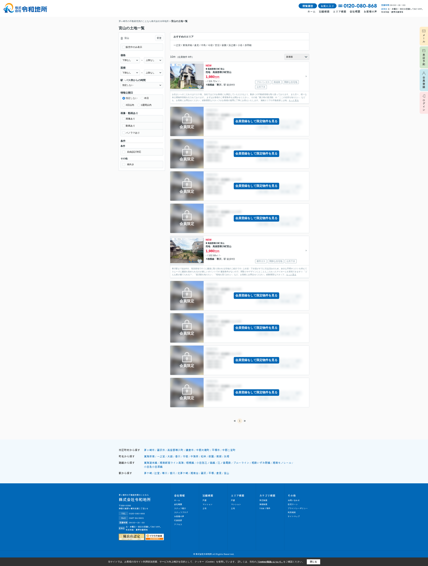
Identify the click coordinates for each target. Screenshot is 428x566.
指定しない (131, 98)
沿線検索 (324, 11)
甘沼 (217, 45)
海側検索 (263, 504)
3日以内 (130, 105)
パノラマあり (133, 132)
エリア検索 (339, 11)
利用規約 (292, 512)
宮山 (222, 69)
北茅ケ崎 (182, 473)
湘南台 (194, 473)
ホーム (311, 11)
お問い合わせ (294, 500)
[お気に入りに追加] (199, 87)
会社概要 (355, 11)
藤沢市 (161, 450)
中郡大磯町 (202, 450)
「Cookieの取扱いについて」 (269, 562)
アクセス (178, 524)
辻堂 (157, 473)
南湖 (219, 456)
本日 (146, 98)
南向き (130, 164)
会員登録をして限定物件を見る (256, 121)
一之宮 (177, 45)
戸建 (204, 500)
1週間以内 (146, 105)
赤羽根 (248, 45)
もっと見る (294, 100)
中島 (203, 45)
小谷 (240, 45)
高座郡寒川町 (214, 69)
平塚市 (216, 450)
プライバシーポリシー (298, 508)
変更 (159, 38)
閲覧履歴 (307, 6)
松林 (203, 456)
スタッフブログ (181, 512)
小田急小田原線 (153, 467)
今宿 (210, 45)
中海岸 (194, 456)
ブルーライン (241, 463)
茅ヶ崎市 (149, 450)
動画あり (130, 125)
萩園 (224, 45)
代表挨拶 (178, 520)
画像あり (130, 118)
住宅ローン (293, 504)
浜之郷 (232, 45)
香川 (177, 456)
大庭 (170, 456)
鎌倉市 (190, 450)
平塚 (211, 473)
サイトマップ (294, 516)
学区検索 (263, 500)
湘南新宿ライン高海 (172, 463)
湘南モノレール (282, 463)
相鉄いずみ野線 (261, 463)
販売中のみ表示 (134, 47)
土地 (204, 508)
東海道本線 (150, 463)
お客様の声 (370, 11)
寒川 (219, 84)
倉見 (196, 45)
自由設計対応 (134, 151)
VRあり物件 (264, 508)
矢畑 (226, 456)
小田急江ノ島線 (205, 463)
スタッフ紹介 (180, 508)
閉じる (313, 561)
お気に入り (327, 6)
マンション (207, 504)
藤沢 (203, 473)
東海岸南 (187, 45)
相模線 (210, 84)
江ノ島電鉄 (224, 463)
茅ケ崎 (148, 473)
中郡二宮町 (229, 450)
